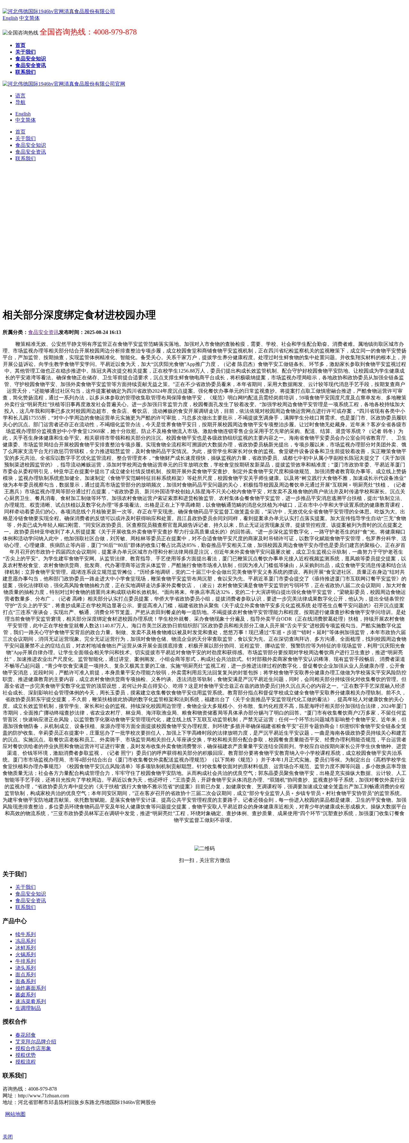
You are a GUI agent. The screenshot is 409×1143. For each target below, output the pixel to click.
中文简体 (25, 120)
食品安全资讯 (43, 332)
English (23, 114)
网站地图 (15, 1114)
